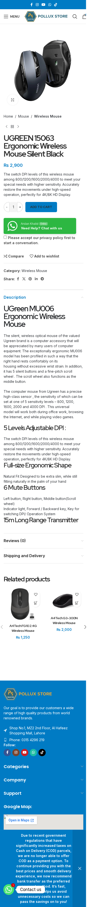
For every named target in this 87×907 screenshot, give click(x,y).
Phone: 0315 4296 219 (26, 740)
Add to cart (41, 207)
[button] (35, 603)
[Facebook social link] (31, 4)
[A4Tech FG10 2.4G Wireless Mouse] (23, 604)
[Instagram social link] (37, 4)
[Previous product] (6, 126)
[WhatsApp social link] (50, 4)
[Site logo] (46, 16)
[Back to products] (12, 126)
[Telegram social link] (42, 279)
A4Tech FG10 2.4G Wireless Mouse (23, 628)
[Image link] (28, 694)
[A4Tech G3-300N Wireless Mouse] (64, 601)
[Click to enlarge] (12, 99)
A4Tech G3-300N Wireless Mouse (64, 620)
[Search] (75, 16)
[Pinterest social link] (30, 279)
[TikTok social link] (55, 4)
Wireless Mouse (48, 116)
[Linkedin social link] (36, 279)
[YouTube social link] (43, 4)
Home (8, 116)
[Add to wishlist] (35, 594)
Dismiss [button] (79, 868)
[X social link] (24, 279)
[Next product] (18, 126)
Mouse (23, 116)
